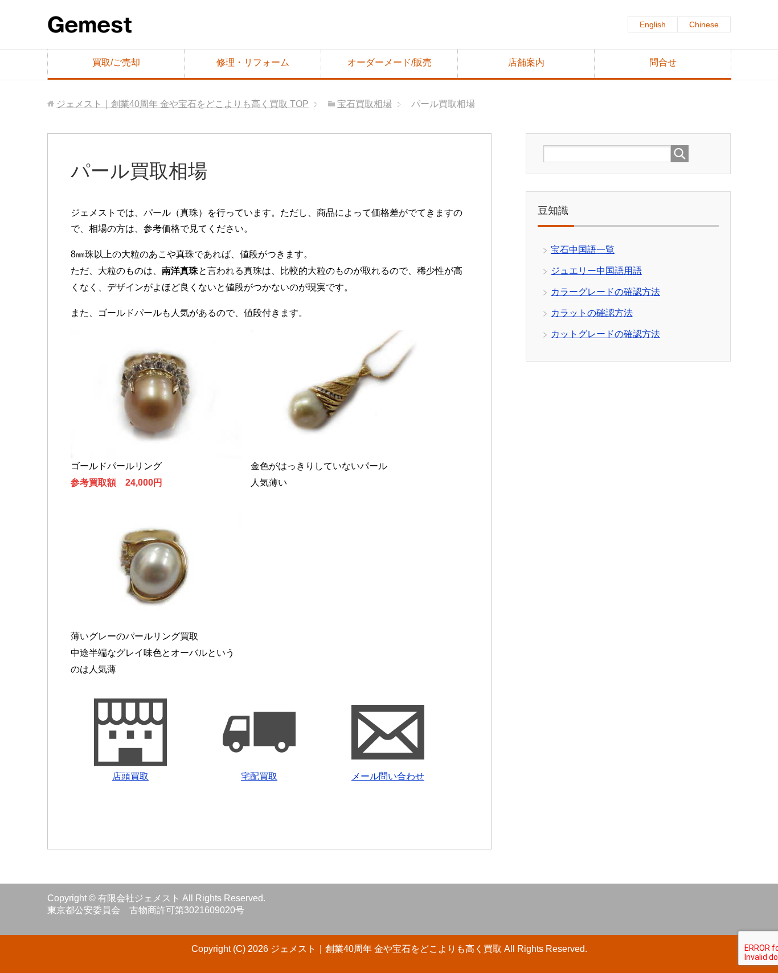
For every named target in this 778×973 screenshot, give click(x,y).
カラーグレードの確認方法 (605, 292)
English (653, 24)
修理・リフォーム (252, 62)
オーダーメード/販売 (389, 62)
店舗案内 (526, 62)
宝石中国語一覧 (583, 249)
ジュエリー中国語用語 (596, 271)
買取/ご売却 (116, 62)
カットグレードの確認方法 (605, 334)
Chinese (704, 24)
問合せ (663, 62)
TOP (182, 104)
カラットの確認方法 (592, 313)
